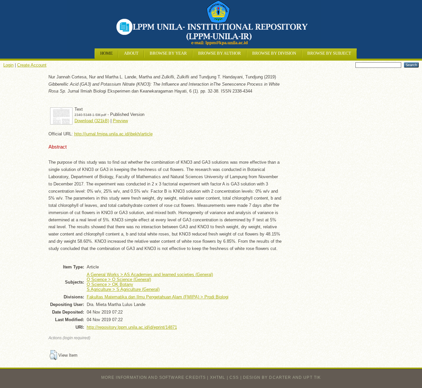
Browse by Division (274, 53)
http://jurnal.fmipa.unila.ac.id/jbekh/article (113, 133)
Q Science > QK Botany (110, 284)
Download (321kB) (92, 120)
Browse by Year (168, 53)
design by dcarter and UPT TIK (282, 377)
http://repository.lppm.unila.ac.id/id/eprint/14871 (132, 327)
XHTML (218, 377)
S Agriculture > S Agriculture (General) (123, 289)
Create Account (31, 65)
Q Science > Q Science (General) (119, 279)
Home (106, 53)
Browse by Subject (329, 53)
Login (8, 65)
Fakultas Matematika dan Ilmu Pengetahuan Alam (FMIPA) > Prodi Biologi (157, 296)
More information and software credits (153, 377)
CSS (234, 377)
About (131, 53)
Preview (120, 120)
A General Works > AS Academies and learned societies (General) (150, 274)
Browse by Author (219, 53)
